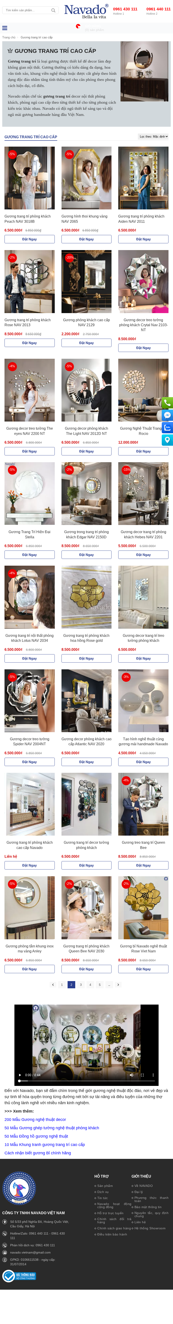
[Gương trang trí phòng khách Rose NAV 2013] (30, 281)
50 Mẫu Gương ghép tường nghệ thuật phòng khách (52, 1128)
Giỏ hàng (93, 26)
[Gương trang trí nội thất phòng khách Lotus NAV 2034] (30, 597)
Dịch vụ (103, 1191)
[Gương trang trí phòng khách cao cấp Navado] (30, 804)
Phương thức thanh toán (151, 1199)
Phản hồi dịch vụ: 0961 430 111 (32, 1245)
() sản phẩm (94, 29)
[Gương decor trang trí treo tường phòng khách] (143, 597)
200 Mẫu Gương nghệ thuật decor (35, 1119)
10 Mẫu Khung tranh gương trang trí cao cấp (45, 1144)
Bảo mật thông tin (148, 1207)
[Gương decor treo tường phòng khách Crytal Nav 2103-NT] (143, 281)
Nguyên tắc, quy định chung (151, 1214)
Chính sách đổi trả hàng (114, 1220)
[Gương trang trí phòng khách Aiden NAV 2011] (143, 178)
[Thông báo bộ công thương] (19, 1281)
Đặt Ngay (29, 239)
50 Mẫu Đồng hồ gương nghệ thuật (36, 1136)
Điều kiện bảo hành (112, 1234)
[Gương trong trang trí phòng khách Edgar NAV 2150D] (86, 493)
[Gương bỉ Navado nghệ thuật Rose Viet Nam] (143, 908)
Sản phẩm (105, 1185)
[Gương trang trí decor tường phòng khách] (86, 804)
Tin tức (102, 1198)
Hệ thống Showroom (150, 1228)
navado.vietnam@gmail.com (30, 1252)
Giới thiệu (141, 1176)
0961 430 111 (125, 9)
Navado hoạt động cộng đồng (114, 1205)
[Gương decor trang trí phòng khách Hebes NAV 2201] (143, 493)
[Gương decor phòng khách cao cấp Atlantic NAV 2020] (86, 701)
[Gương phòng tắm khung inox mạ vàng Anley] (30, 908)
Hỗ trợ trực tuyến (110, 1213)
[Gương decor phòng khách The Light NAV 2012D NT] (86, 390)
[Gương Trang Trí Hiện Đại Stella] (30, 493)
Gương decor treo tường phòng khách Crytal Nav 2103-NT (143, 325)
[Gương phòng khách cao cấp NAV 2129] (86, 281)
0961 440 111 (158, 9)
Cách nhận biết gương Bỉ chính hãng (38, 1153)
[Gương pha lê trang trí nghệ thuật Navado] (86, 11)
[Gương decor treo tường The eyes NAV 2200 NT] (30, 390)
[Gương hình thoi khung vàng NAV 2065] (86, 178)
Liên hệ (140, 1222)
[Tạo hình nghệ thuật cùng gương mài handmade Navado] (143, 701)
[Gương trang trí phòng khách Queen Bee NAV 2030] (86, 908)
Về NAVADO (143, 1185)
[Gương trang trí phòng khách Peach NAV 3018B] (30, 178)
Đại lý (138, 1191)
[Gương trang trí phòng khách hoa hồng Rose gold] (86, 597)
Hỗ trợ (101, 1176)
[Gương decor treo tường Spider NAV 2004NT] (30, 701)
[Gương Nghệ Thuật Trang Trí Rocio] (143, 390)
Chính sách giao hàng (114, 1228)
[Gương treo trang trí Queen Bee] (143, 804)
